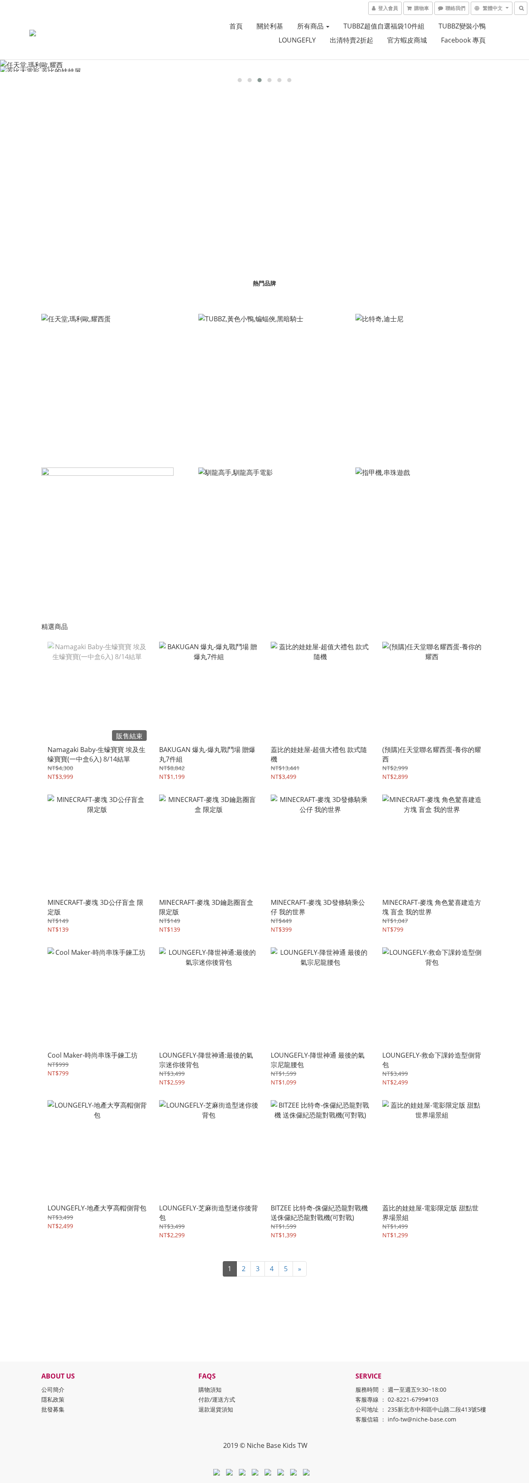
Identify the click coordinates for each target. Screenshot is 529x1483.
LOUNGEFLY (297, 40)
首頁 (236, 26)
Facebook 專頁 (463, 40)
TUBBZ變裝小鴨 (462, 26)
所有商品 (311, 26)
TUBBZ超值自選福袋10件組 (383, 26)
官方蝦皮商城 (407, 40)
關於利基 (270, 26)
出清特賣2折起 (351, 40)
